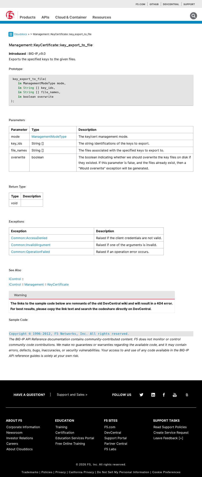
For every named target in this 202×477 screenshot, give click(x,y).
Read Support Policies (170, 427)
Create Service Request (171, 432)
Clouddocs (20, 34)
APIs (45, 17)
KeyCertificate (58, 284)
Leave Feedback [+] (168, 438)
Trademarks (30, 472)
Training (61, 427)
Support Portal (115, 438)
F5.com (140, 4)
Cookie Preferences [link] (166, 472)
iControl (15, 279)
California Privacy (81, 472)
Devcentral (171, 4)
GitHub (154, 4)
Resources (102, 17)
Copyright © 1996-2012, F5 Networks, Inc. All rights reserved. (69, 334)
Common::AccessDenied (29, 238)
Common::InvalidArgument (30, 245)
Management (34, 284)
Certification (64, 432)
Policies (46, 472)
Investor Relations (19, 438)
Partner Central (115, 443)
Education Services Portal (74, 438)
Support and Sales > (72, 394)
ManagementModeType (49, 136)
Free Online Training (70, 443)
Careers (12, 443)
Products (28, 17)
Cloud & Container (71, 17)
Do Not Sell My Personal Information (123, 472)
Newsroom (14, 432)
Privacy (60, 472)
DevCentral (112, 432)
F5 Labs (110, 449)
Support (189, 4)
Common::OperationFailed (30, 252)
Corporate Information (23, 427)
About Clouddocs (19, 449)
